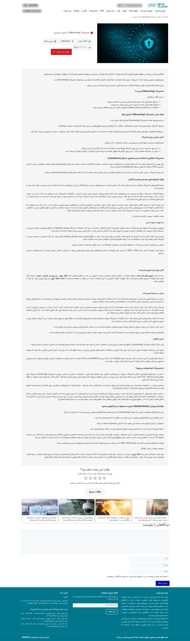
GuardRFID (94, 358)
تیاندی (45, 275)
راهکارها (76, 11)
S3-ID (83, 358)
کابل (118, 11)
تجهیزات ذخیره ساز (147, 11)
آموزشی (159, 17)
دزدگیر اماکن (93, 11)
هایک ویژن (165, 17)
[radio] (104, 478)
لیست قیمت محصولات (31, 11)
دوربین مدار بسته (146, 457)
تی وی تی (53, 275)
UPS (102, 11)
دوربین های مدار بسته (145, 275)
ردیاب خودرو (110, 11)
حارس (39, 275)
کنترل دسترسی (115, 85)
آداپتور (125, 11)
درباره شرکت (67, 11)
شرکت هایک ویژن (58, 278)
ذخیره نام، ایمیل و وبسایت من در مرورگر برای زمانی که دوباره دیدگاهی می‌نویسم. (137, 576)
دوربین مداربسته (160, 11)
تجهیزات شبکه (134, 11)
